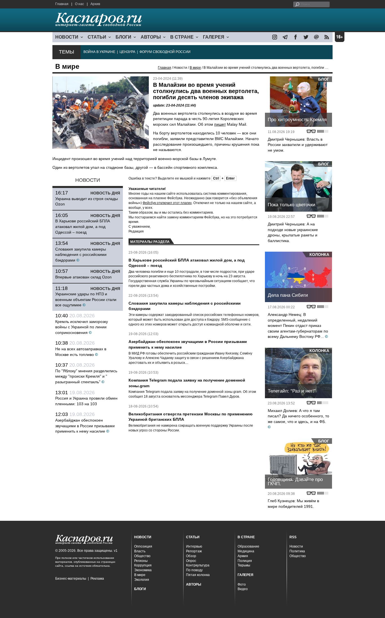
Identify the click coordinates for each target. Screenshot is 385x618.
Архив (95, 4)
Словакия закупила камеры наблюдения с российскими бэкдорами (81, 254)
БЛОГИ (123, 37)
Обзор (191, 556)
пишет (220, 124)
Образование (248, 546)
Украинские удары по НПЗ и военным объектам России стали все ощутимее (85, 299)
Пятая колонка (198, 575)
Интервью (194, 546)
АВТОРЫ (151, 37)
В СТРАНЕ (182, 37)
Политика (297, 551)
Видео (243, 589)
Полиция (245, 561)
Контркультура (197, 565)
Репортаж (194, 551)
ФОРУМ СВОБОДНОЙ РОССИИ (165, 52)
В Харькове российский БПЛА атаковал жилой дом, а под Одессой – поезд (82, 226)
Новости (296, 546)
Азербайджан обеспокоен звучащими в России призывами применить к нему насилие (85, 425)
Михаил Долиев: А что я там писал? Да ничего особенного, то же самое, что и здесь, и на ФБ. (298, 416)
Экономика (143, 570)
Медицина (246, 551)
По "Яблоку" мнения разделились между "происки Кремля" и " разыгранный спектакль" (86, 376)
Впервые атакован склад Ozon (83, 277)
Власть (139, 551)
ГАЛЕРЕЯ (213, 37)
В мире (195, 68)
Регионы (141, 561)
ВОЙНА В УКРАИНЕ (99, 52)
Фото (242, 584)
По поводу (194, 570)
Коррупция (143, 565)
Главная (61, 4)
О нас (79, 4)
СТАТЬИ (97, 37)
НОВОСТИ (66, 37)
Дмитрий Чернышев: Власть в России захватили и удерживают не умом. (298, 144)
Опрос (191, 561)
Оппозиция (143, 546)
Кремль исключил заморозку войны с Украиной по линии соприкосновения (81, 327)
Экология (141, 580)
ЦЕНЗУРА (127, 52)
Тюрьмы (244, 565)
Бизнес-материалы (70, 579)
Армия (243, 556)
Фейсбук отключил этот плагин (167, 203)
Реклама (97, 579)
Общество (142, 556)
